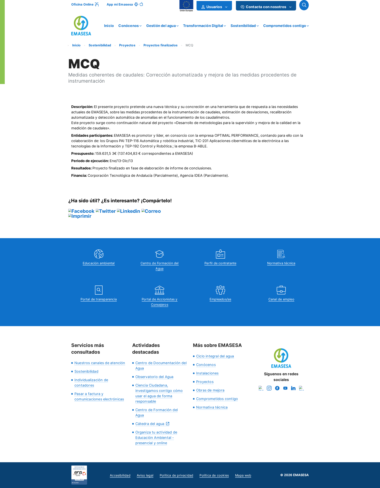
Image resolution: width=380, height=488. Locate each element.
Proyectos (205, 382)
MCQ (189, 45)
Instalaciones (207, 373)
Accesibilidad (120, 475)
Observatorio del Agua (154, 377)
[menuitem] (214, 6)
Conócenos (128, 26)
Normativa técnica (281, 263)
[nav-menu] (226, 7)
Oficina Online (82, 4)
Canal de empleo (281, 299)
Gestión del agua (161, 26)
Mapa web (243, 475)
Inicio (109, 26)
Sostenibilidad (243, 26)
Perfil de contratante (220, 263)
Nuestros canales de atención (99, 363)
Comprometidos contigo (284, 26)
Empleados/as (220, 299)
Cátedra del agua (149, 424)
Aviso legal (145, 475)
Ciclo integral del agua (215, 356)
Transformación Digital (203, 26)
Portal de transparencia (99, 299)
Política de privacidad (176, 475)
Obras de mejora (210, 390)
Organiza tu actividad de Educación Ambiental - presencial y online (156, 437)
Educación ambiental (99, 263)
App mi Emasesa (120, 4)
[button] (304, 5)
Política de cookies (214, 475)
